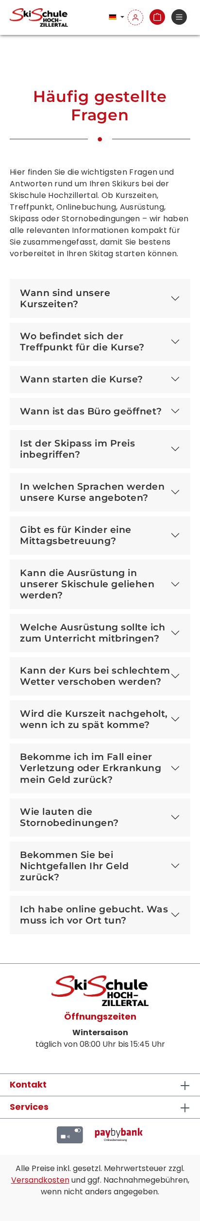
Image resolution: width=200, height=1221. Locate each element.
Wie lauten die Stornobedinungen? (69, 817)
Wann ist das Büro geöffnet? (91, 411)
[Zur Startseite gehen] (39, 17)
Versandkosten (40, 1180)
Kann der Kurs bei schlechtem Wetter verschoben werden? (95, 675)
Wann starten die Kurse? (81, 379)
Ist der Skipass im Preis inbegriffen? (77, 448)
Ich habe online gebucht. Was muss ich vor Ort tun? (94, 914)
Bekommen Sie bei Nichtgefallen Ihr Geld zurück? (74, 866)
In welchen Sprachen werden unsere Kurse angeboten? (92, 491)
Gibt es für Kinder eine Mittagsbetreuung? (76, 535)
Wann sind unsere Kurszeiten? (65, 298)
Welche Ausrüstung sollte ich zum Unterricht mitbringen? (92, 632)
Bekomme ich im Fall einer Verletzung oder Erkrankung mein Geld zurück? (90, 768)
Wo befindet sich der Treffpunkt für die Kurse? (82, 341)
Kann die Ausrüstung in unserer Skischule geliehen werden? (87, 584)
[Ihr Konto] (135, 17)
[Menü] (179, 17)
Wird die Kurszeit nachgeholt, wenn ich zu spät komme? (94, 719)
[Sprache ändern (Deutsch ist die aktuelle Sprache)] (116, 17)
